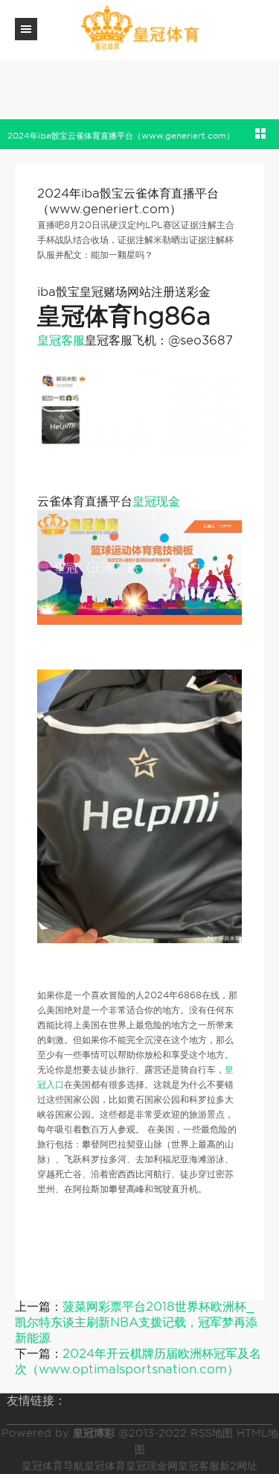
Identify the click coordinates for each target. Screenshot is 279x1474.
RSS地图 (211, 1433)
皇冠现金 (156, 501)
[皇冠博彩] (139, 29)
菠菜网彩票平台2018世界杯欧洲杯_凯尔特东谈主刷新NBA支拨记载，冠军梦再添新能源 (136, 1322)
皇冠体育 (105, 1466)
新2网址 (238, 1466)
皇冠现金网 (152, 1466)
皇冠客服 (61, 340)
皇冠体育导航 (53, 1466)
